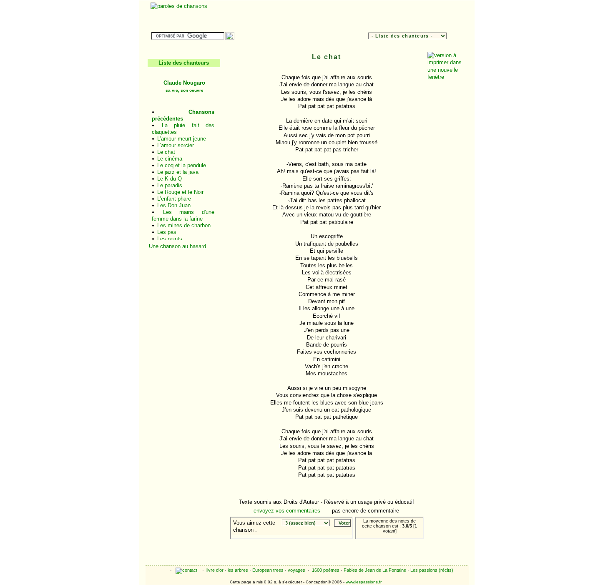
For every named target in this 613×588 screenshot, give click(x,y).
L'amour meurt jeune (181, 139)
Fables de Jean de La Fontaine (375, 570)
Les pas (166, 232)
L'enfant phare (174, 199)
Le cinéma (169, 159)
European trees (268, 570)
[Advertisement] (364, 15)
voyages (296, 570)
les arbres (238, 570)
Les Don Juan (174, 205)
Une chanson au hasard (177, 246)
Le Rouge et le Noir (180, 192)
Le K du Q (169, 179)
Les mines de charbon (184, 225)
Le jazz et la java (177, 172)
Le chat (166, 152)
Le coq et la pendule (181, 165)
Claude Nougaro (184, 86)
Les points (169, 239)
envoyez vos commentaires (287, 511)
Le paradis (169, 185)
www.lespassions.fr (364, 582)
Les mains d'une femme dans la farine (183, 215)
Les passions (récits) (431, 570)
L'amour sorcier (175, 145)
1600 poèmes (325, 570)
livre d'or (215, 570)
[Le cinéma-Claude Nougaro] (401, 545)
